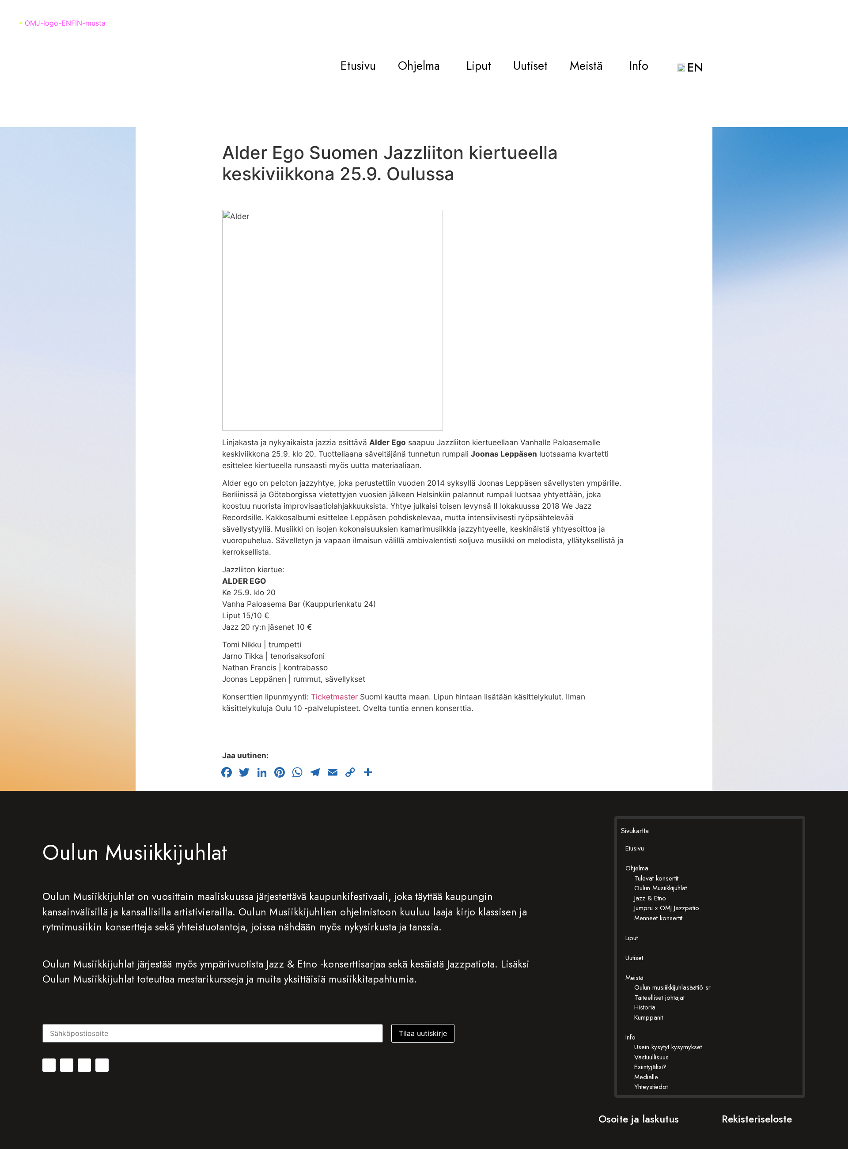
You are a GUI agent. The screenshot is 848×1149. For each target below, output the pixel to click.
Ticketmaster (334, 696)
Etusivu (358, 66)
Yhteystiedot (651, 1087)
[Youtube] (102, 1065)
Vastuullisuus (651, 1057)
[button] (421, 66)
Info (638, 66)
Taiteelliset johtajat (659, 997)
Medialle (646, 1077)
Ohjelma (419, 66)
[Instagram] (66, 1065)
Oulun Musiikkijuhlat (660, 888)
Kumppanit (648, 1017)
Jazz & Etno (650, 898)
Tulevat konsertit (656, 878)
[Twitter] (84, 1065)
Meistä (586, 66)
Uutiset (530, 66)
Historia (644, 1007)
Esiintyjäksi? (650, 1067)
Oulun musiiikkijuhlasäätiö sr (672, 987)
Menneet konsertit (658, 918)
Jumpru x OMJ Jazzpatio (666, 908)
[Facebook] (49, 1065)
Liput (478, 66)
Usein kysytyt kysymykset (668, 1047)
